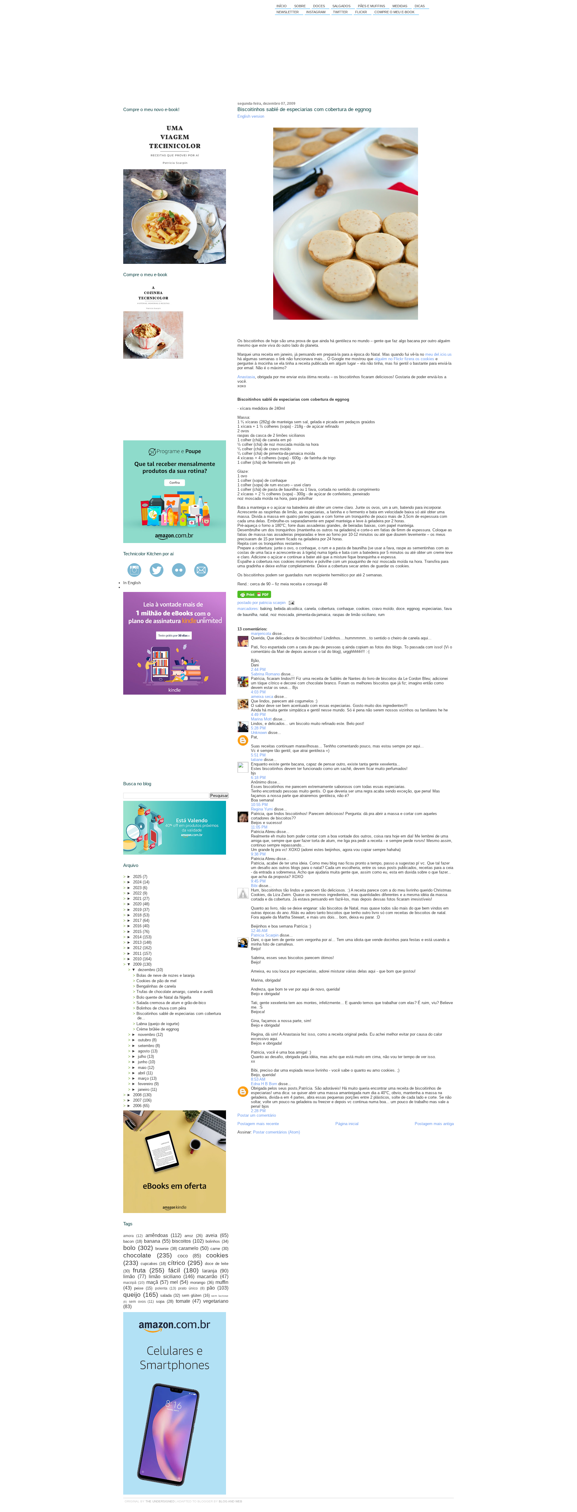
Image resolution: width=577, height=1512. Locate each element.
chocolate (137, 1255)
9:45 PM (258, 881)
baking (266, 608)
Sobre (300, 6)
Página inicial (347, 1123)
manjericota (261, 633)
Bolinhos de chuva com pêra (161, 1008)
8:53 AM (258, 1079)
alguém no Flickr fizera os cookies (404, 359)
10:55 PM (259, 804)
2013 (138, 942)
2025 (138, 876)
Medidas (399, 6)
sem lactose (219, 1295)
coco (183, 1255)
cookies (363, 608)
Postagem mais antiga (434, 1123)
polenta (161, 1288)
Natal (264, 614)
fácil (174, 1270)
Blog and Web (230, 1501)
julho (142, 1056)
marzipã (129, 1282)
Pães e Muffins (371, 6)
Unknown (259, 732)
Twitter (340, 12)
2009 (138, 964)
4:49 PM (258, 714)
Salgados (341, 6)
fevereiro (146, 1084)
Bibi (254, 885)
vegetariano (215, 1301)
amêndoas (156, 1235)
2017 (138, 920)
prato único (188, 1288)
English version (250, 116)
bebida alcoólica (288, 608)
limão (129, 1276)
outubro (145, 1040)
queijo (132, 1294)
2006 (138, 1105)
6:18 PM (258, 777)
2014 (138, 937)
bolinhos (213, 1241)
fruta (139, 1270)
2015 (138, 931)
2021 (138, 898)
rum (381, 614)
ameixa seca (262, 696)
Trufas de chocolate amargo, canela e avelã (174, 991)
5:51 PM (258, 755)
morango (197, 1282)
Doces (319, 6)
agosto (144, 1051)
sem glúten (192, 1295)
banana (152, 1241)
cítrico (176, 1262)
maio (143, 1067)
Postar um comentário (256, 1115)
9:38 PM (258, 854)
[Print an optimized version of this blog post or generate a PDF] (254, 596)
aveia (211, 1235)
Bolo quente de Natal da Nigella (163, 997)
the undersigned (160, 1501)
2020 (138, 904)
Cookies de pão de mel (156, 981)
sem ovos (137, 1301)
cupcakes (149, 1263)
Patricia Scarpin (265, 935)
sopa (160, 1301)
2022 (138, 893)
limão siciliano (165, 1276)
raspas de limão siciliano (354, 614)
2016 (138, 926)
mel (174, 1282)
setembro (146, 1045)
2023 (138, 888)
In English (132, 583)
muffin (221, 1282)
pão (211, 1287)
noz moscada (282, 614)
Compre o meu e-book (394, 12)
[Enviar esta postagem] (290, 602)
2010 (138, 959)
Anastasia (246, 377)
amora (128, 1236)
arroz (189, 1235)
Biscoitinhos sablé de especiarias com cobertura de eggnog (304, 109)
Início (281, 6)
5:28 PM (258, 728)
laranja (209, 1270)
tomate (183, 1301)
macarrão (207, 1276)
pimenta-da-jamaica (313, 614)
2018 (138, 915)
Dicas (420, 6)
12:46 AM (259, 930)
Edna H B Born (264, 1084)
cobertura (326, 608)
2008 (138, 1095)
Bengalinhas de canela (156, 986)
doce (400, 608)
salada (166, 1295)
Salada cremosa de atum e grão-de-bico (171, 1002)
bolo (129, 1247)
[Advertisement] (168, 399)
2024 (138, 882)
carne (215, 1248)
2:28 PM (258, 1111)
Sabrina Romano (265, 674)
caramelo (188, 1248)
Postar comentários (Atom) (276, 1132)
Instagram (315, 12)
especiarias (432, 608)
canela (310, 608)
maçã (152, 1282)
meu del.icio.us (438, 354)
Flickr (361, 12)
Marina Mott (261, 719)
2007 (138, 1100)
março (144, 1078)
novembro (147, 1034)
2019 (138, 909)
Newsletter (287, 12)
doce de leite (216, 1263)
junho (143, 1062)
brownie (162, 1248)
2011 (138, 953)
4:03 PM (258, 692)
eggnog (413, 608)
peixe (138, 1288)
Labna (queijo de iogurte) (157, 1024)
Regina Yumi (262, 809)
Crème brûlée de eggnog (157, 1029)
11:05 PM (259, 827)
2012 (138, 948)
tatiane (257, 759)
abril (142, 1073)
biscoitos (181, 1241)
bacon (128, 1241)
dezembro (147, 969)
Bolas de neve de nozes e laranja (165, 975)
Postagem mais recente (258, 1123)
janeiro (144, 1089)
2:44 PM (258, 669)
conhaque (345, 608)
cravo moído (383, 608)
